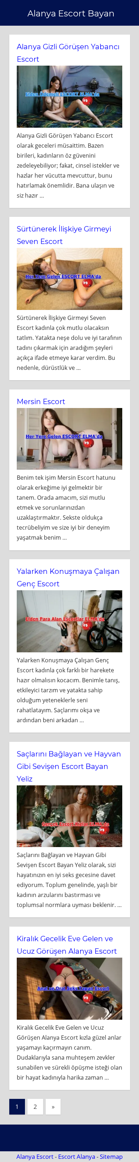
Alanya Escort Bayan (70, 13)
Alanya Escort (34, 1156)
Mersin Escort (41, 401)
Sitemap (111, 1156)
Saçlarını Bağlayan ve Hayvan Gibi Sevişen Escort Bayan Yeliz (69, 766)
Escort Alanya (76, 1156)
